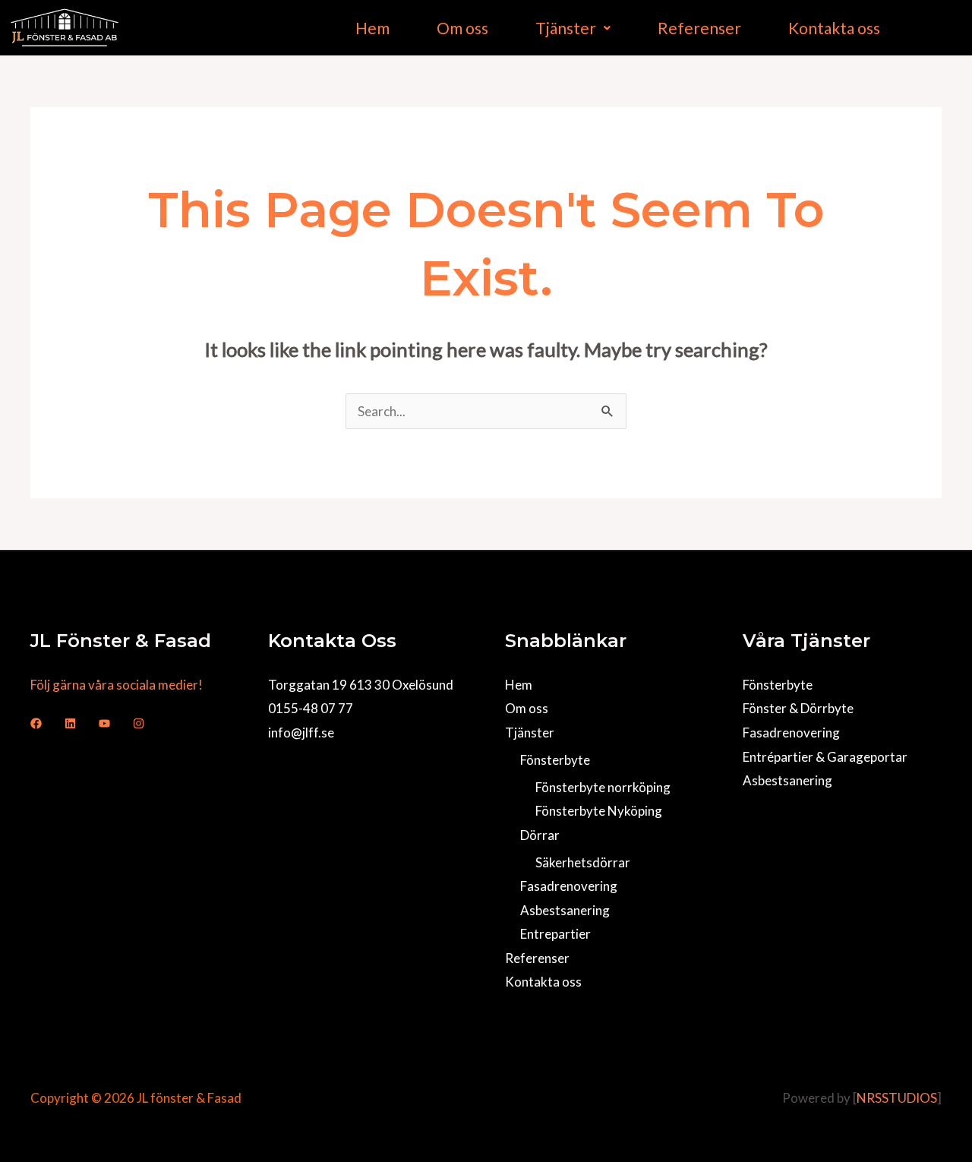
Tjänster (565, 27)
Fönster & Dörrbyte (798, 708)
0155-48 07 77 (310, 708)
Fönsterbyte (555, 760)
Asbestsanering (565, 910)
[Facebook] (36, 723)
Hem (372, 27)
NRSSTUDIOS (897, 1098)
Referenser (699, 27)
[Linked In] (70, 723)
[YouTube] (104, 723)
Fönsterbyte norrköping (603, 787)
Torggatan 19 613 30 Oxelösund (360, 685)
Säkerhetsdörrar (582, 862)
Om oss (462, 27)
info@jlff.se (301, 732)
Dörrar (540, 835)
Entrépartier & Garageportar (825, 757)
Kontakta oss (834, 27)
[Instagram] (138, 723)
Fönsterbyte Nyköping (598, 811)
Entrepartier (555, 934)
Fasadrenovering (568, 886)
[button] (573, 28)
